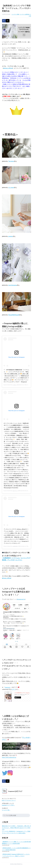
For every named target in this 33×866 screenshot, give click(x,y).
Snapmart (7, 687)
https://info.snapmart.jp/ (9, 757)
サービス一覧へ (6, 810)
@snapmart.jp (21, 599)
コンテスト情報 (15, 14)
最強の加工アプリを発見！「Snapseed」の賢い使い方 (16, 826)
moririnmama (12, 285)
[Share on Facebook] (4, 20)
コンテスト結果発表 (24, 14)
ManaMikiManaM (13, 315)
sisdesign (15, 546)
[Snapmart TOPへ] (5, 791)
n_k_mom (11, 187)
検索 (4, 815)
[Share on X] (7, 20)
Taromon (11, 161)
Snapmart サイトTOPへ (8, 805)
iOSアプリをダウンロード (9, 800)
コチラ (14, 689)
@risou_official (8, 68)
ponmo (10, 236)
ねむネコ (15, 490)
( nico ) (14, 384)
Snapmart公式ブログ (15, 791)
